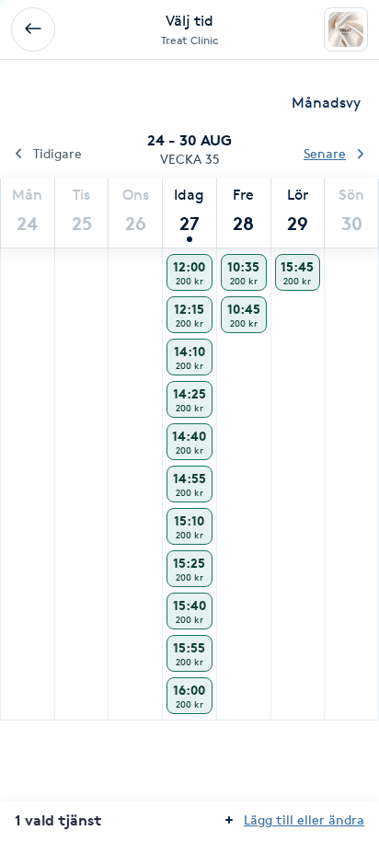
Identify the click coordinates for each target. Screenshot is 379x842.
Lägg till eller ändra (304, 819)
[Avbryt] (33, 29)
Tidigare (57, 153)
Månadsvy (326, 102)
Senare (325, 153)
